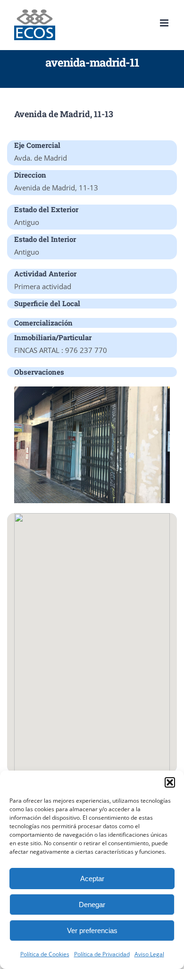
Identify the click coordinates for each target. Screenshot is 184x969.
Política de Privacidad (102, 954)
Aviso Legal (149, 954)
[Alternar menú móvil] (165, 23)
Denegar (92, 904)
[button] (170, 782)
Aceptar (92, 879)
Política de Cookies (44, 954)
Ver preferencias (92, 930)
